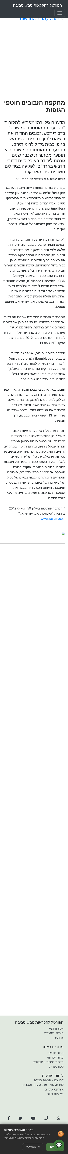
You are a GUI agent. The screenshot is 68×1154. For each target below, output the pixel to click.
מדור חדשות (55, 1053)
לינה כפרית (56, 1066)
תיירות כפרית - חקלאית (48, 1062)
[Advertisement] (34, 60)
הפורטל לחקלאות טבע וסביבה (37, 5)
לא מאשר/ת (33, 1146)
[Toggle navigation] (59, 13)
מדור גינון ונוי (55, 1057)
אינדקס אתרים (54, 1089)
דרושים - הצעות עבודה (48, 1080)
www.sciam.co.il (53, 519)
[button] (9, 1118)
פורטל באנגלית (53, 1033)
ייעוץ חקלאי (56, 1028)
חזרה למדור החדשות (40, 18)
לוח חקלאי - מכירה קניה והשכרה (42, 1085)
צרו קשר (58, 1038)
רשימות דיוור (55, 1094)
